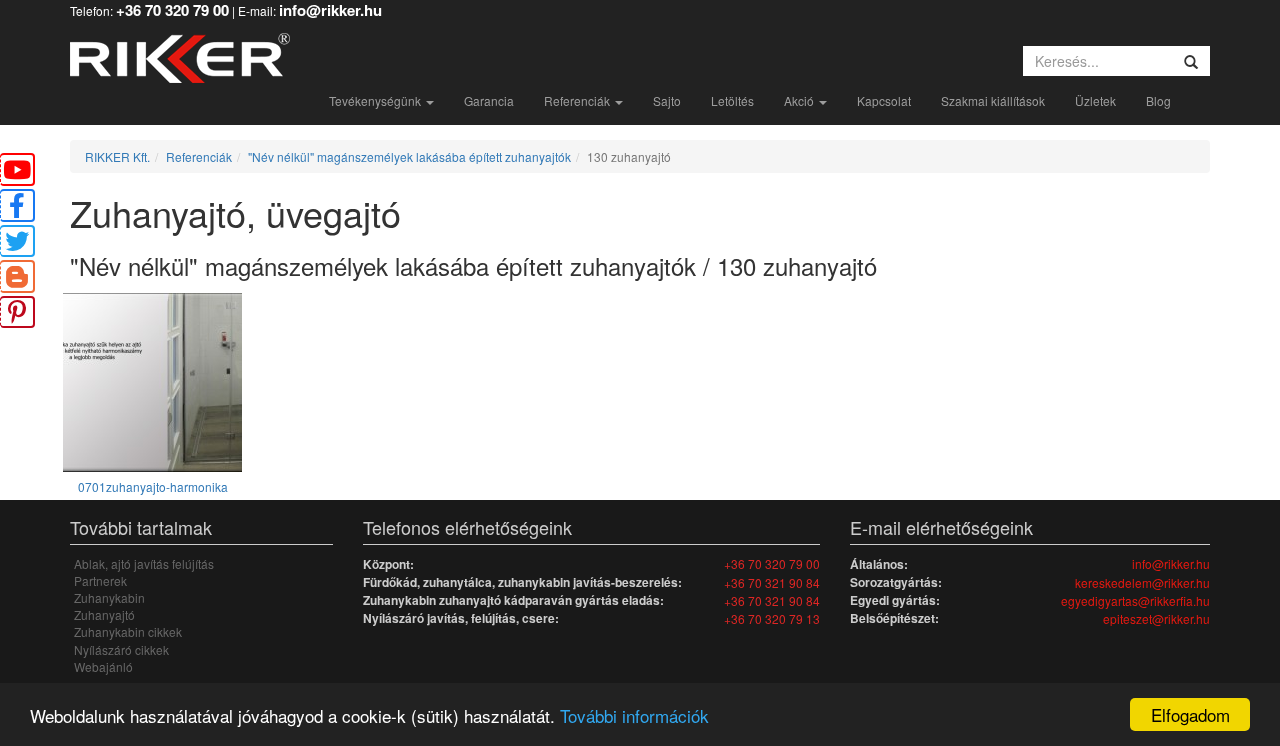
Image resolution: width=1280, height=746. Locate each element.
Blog (1158, 100)
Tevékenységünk (376, 100)
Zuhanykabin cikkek (128, 631)
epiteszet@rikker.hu (1156, 618)
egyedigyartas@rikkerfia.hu (1135, 600)
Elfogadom (1190, 714)
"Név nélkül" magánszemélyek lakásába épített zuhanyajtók (409, 156)
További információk (634, 715)
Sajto (667, 100)
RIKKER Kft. (117, 156)
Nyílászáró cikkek (121, 649)
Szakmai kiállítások (993, 100)
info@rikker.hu (1171, 563)
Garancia (489, 100)
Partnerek (100, 580)
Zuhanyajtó (104, 614)
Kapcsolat (884, 100)
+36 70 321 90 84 (772, 582)
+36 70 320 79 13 (772, 618)
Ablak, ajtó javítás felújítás (144, 563)
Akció (800, 100)
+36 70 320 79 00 (772, 563)
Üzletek (1095, 100)
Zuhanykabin (109, 597)
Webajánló (103, 666)
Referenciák (578, 100)
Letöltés (732, 100)
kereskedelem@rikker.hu (1142, 582)
